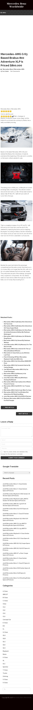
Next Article (23, 413)
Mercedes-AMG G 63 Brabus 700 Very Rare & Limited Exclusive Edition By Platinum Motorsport (17, 332)
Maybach (6, 651)
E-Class (5, 622)
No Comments (15, 71)
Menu (4, 12)
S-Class (5, 657)
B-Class (5, 597)
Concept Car (7, 619)
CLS (4, 616)
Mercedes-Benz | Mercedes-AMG (13, 69)
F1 (3, 629)
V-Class (5, 679)
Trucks (5, 673)
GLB (4, 638)
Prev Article (9, 407)
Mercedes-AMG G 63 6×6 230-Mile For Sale (17, 390)
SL (3, 660)
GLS (4, 648)
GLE (4, 645)
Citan (4, 604)
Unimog (5, 676)
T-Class (5, 670)
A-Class (5, 591)
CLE (4, 610)
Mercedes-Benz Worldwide (16, 5)
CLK (4, 613)
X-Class (5, 682)
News (4, 654)
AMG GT (5, 594)
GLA (4, 635)
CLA (4, 607)
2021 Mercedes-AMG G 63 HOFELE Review (17, 396)
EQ (4, 626)
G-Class (5, 632)
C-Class (5, 600)
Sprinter (5, 667)
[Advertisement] (16, 32)
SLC (4, 663)
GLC (4, 641)
